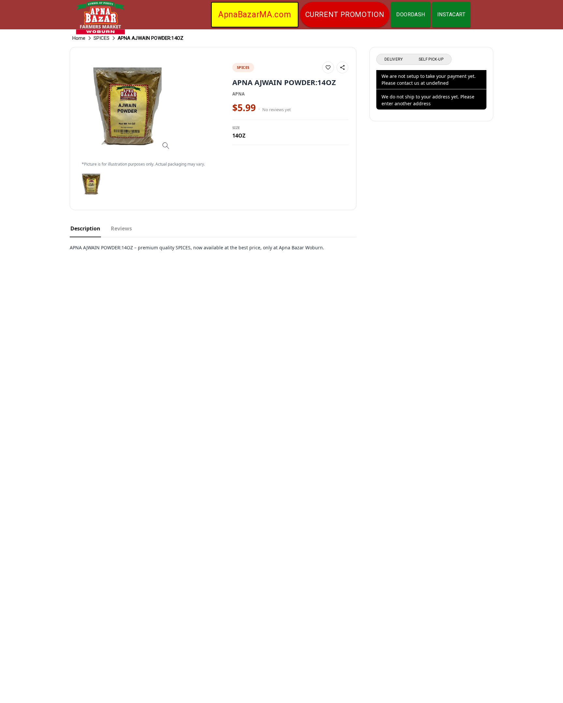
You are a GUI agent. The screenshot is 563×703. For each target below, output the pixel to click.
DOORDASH (410, 14)
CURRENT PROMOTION (344, 14)
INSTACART (451, 14)
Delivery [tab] (393, 59)
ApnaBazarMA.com (254, 14)
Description (85, 228)
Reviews (121, 228)
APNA (238, 94)
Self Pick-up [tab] (431, 59)
